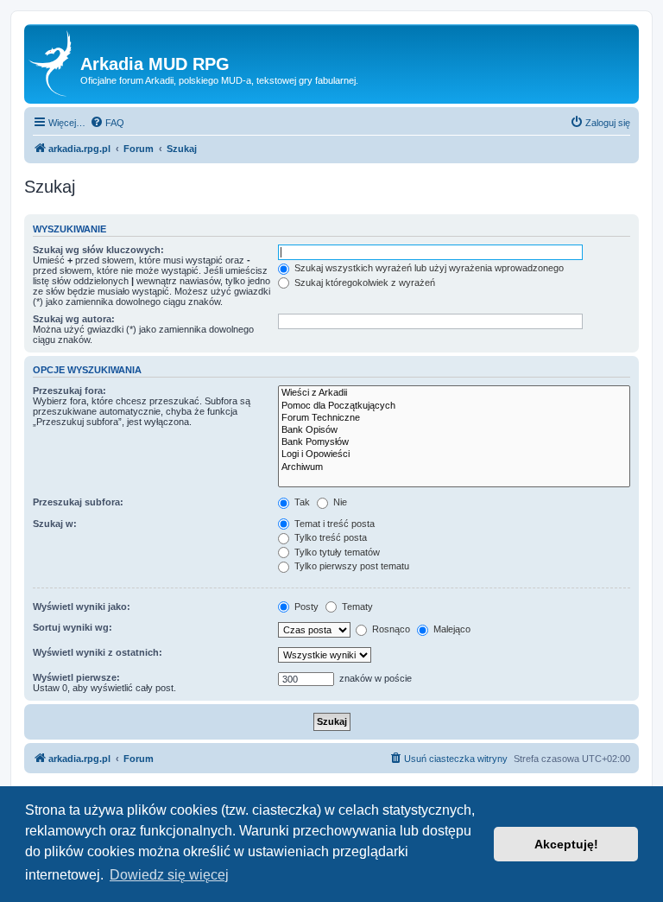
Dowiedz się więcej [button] (169, 874)
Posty (305, 606)
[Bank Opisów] (454, 430)
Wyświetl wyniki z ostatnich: (97, 652)
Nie (339, 502)
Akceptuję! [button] (566, 844)
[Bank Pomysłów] (454, 442)
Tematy (356, 606)
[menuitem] (107, 122)
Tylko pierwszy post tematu (350, 566)
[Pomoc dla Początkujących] (454, 406)
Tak (301, 502)
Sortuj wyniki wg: (72, 627)
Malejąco (450, 629)
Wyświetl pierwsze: (76, 677)
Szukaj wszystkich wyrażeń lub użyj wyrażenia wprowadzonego (428, 268)
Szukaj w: (55, 523)
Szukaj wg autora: (74, 319)
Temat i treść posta (333, 523)
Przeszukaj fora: (69, 390)
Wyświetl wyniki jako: (81, 606)
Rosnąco (389, 629)
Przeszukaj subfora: (78, 502)
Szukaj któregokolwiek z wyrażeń (363, 282)
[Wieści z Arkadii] (454, 393)
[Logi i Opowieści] (454, 454)
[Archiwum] (454, 467)
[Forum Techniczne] (454, 418)
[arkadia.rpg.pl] (54, 64)
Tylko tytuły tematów (336, 552)
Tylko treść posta (329, 537)
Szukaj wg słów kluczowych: (98, 250)
